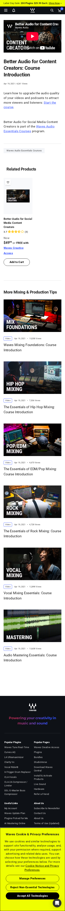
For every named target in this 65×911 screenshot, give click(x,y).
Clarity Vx (9, 762)
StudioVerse (40, 762)
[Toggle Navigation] (6, 10)
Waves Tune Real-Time (16, 747)
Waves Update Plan (14, 813)
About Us (39, 818)
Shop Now (54, 3)
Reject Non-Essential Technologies (32, 887)
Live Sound (40, 784)
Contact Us (40, 813)
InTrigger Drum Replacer (17, 772)
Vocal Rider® (11, 767)
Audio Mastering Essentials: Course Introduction (30, 657)
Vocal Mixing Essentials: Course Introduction (28, 595)
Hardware (39, 789)
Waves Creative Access (46, 747)
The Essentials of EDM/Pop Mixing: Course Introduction (30, 471)
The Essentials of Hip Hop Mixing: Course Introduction (29, 409)
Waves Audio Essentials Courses (24, 150)
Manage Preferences (32, 878)
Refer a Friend (41, 794)
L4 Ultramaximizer (13, 757)
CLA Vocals (10, 777)
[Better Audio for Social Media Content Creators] (18, 196)
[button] (57, 903)
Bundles (38, 757)
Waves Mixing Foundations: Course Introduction (30, 347)
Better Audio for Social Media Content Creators (18, 223)
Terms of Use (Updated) (47, 823)
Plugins (38, 752)
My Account (10, 808)
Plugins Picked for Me (16, 818)
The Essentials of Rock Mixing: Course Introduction (32, 533)
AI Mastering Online (14, 823)
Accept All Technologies (32, 895)
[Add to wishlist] (8, 182)
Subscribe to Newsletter (47, 808)
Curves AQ (10, 752)
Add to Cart (17, 262)
